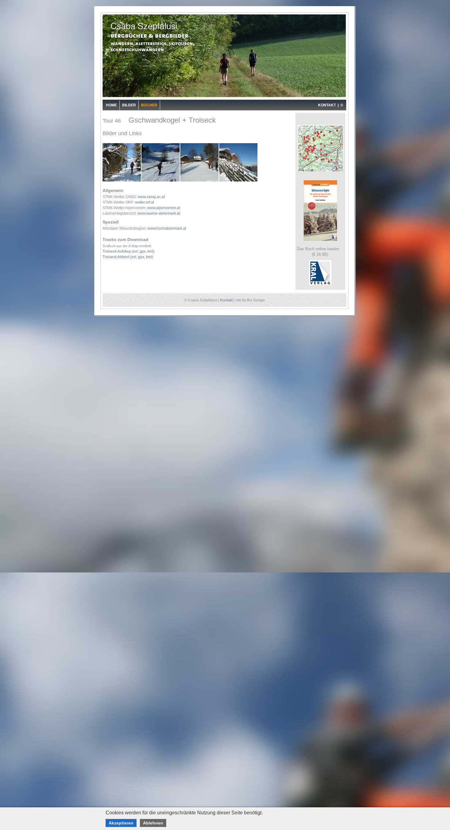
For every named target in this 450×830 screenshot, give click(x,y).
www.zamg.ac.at (151, 197)
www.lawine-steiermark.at (158, 213)
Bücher (149, 105)
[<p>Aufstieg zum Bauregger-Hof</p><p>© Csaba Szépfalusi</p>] (122, 181)
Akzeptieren (121, 822)
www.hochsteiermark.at (167, 228)
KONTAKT (327, 105)
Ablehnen (153, 822)
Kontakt (226, 300)
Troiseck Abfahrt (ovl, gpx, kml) (128, 257)
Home (111, 105)
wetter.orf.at (144, 202)
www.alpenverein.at (163, 208)
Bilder (129, 105)
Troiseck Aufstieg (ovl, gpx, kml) (129, 251)
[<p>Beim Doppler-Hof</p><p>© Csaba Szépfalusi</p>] (199, 181)
